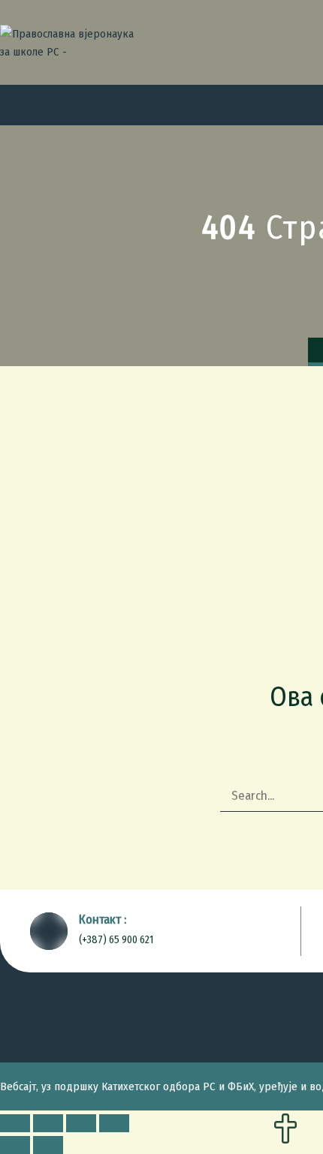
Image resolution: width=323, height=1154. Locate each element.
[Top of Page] (285, 1130)
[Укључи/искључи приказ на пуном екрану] (81, 1123)
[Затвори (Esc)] (15, 1123)
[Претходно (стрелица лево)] (15, 1145)
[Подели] (48, 1123)
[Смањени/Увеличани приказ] (114, 1123)
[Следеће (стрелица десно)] (48, 1145)
